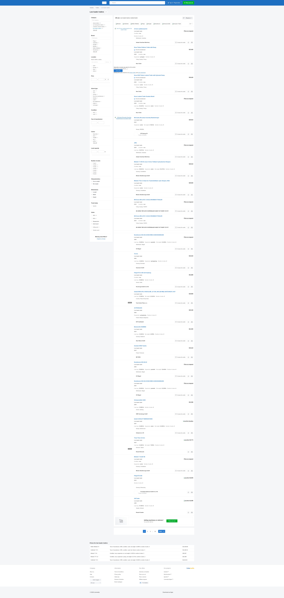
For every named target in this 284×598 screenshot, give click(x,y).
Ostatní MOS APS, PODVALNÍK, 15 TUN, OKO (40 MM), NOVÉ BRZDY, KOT (154, 291)
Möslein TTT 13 (94, 556)
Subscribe (118, 70)
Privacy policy (117, 574)
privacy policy (132, 72)
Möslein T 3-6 (94, 553)
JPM (135, 143)
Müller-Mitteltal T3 (95, 546)
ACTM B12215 (138, 308)
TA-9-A (136, 253)
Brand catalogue (118, 581)
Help (91, 574)
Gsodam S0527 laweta (140, 345)
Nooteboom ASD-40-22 (140, 362)
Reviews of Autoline (119, 579)
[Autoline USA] (95, 2)
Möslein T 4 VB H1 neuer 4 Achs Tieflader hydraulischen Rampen (152, 161)
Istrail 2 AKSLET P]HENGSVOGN (143, 419)
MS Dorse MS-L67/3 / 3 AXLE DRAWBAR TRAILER (148, 199)
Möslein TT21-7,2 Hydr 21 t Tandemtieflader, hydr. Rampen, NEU (152, 180)
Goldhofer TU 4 (94, 560)
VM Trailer (137, 498)
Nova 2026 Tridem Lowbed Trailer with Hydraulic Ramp (149, 75)
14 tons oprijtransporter (140, 28)
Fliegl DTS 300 (138, 475)
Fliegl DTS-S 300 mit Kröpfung (142, 272)
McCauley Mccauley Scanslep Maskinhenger (146, 117)
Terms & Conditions (119, 571)
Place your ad (171, 521)
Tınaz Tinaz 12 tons (139, 437)
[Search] (111, 3)
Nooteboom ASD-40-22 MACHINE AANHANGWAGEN (149, 235)
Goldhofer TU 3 (94, 550)
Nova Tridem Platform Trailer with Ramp (145, 47)
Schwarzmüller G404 (140, 400)
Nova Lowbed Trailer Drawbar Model (144, 96)
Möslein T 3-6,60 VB (139, 456)
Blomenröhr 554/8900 (140, 327)
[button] (188, 42)
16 (155, 531)
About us (92, 571)
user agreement (142, 72)
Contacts (92, 576)
